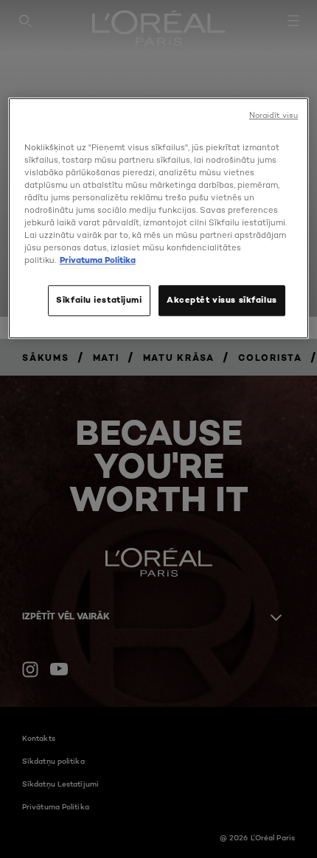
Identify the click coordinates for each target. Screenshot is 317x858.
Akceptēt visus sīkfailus (222, 300)
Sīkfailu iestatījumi (99, 300)
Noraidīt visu (273, 115)
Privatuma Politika (98, 261)
